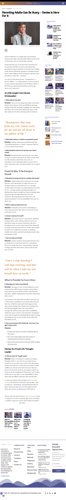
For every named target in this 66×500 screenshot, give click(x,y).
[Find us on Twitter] (52, 493)
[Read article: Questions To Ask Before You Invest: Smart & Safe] (49, 100)
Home (3, 8)
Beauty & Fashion (48, 87)
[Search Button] (63, 3)
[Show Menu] (3, 3)
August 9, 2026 (18, 430)
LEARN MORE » (5, 476)
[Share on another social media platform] (6, 50)
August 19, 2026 (42, 467)
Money (48, 102)
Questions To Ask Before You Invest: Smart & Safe (49, 106)
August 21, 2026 (42, 454)
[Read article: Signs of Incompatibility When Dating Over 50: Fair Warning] (8, 415)
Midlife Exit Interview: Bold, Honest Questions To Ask (59, 93)
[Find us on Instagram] (47, 493)
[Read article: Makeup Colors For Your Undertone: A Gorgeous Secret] (49, 53)
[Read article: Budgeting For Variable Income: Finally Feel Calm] (49, 37)
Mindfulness (60, 87)
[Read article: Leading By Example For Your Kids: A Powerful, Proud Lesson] (27, 415)
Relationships (9, 416)
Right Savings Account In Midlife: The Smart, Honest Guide (57, 28)
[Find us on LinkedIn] (50, 493)
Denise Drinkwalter (17, 8)
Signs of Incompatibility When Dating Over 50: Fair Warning (9, 423)
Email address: (56, 463)
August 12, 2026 (9, 428)
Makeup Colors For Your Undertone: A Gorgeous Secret (57, 55)
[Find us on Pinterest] (55, 493)
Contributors (9, 8)
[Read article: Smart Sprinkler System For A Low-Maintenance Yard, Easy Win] (59, 71)
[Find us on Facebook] (45, 493)
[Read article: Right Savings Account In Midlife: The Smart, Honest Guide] (49, 27)
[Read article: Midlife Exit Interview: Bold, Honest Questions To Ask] (59, 86)
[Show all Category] (62, 65)
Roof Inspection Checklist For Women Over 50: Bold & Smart (49, 78)
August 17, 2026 (42, 473)
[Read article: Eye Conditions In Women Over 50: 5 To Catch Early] (49, 45)
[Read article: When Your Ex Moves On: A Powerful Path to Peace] (18, 415)
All (60, 65)
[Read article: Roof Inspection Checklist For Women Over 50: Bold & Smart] (49, 71)
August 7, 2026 (27, 430)
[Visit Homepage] (33, 3)
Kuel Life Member (31, 396)
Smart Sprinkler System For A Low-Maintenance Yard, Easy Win (59, 78)
